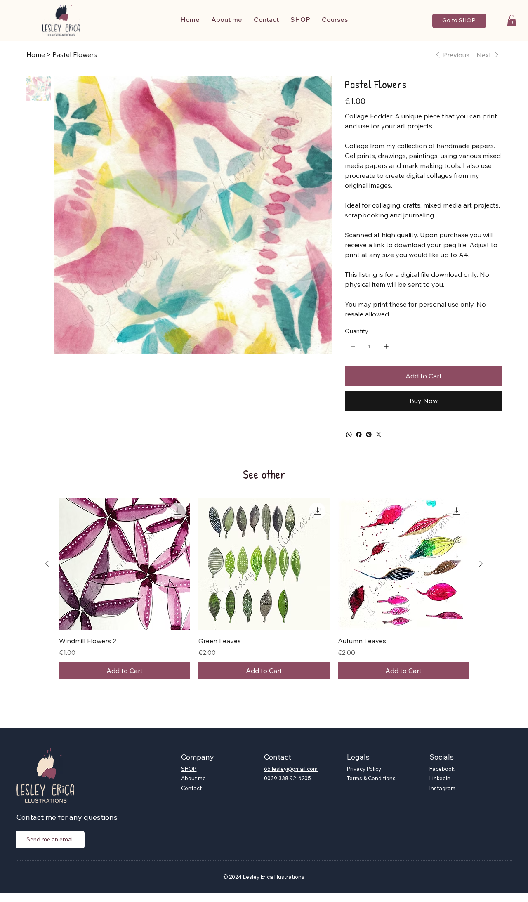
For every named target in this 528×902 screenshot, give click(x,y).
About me (193, 778)
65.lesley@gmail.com (291, 768)
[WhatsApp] (349, 434)
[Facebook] (359, 434)
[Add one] (386, 346)
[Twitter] (379, 434)
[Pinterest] (369, 434)
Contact (191, 788)
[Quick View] (124, 564)
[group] (264, 588)
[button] (511, 20)
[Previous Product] (47, 564)
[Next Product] (481, 564)
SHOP (188, 768)
